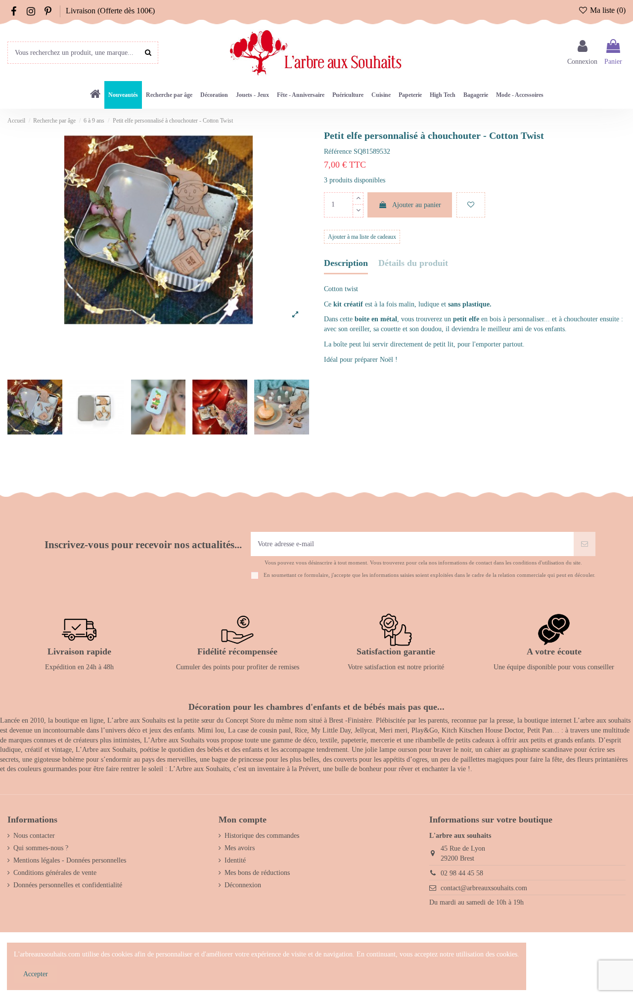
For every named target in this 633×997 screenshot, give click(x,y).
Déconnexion (243, 885)
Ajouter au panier (416, 205)
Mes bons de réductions (257, 872)
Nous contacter (34, 835)
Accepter (35, 974)
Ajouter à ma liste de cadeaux (362, 236)
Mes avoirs (240, 848)
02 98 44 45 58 (462, 873)
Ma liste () (607, 10)
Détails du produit (413, 263)
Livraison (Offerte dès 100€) (110, 10)
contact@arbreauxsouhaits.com (484, 888)
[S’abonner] (584, 544)
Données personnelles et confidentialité (67, 885)
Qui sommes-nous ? (40, 848)
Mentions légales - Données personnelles (69, 860)
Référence (338, 151)
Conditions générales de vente (54, 872)
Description (346, 263)
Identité (235, 860)
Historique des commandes (262, 835)
